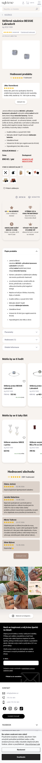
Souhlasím (21, 757)
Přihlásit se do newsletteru (14, 676)
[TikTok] (21, 708)
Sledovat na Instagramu (23, 616)
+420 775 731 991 (13, 702)
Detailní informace (9, 150)
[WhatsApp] (15, 708)
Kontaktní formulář (13, 716)
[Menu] (39, 3)
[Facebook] (4, 708)
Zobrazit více (21, 102)
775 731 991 (11, 698)
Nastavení (21, 750)
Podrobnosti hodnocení (28, 32)
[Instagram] (10, 708)
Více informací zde (32, 744)
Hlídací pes (36, 197)
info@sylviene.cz (12, 693)
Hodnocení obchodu (21, 471)
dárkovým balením (22, 305)
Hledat (37, 9)
